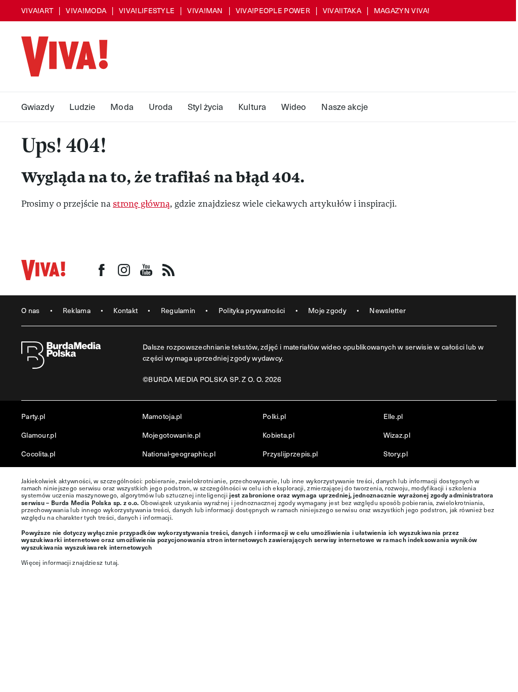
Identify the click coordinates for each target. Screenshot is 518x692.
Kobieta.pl (278, 435)
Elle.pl (393, 416)
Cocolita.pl (38, 453)
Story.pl (395, 453)
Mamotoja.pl (162, 416)
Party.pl (33, 416)
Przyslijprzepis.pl (290, 453)
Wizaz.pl (396, 435)
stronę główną (141, 204)
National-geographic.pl (179, 453)
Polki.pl (274, 416)
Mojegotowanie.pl (171, 435)
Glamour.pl (38, 435)
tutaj (111, 562)
